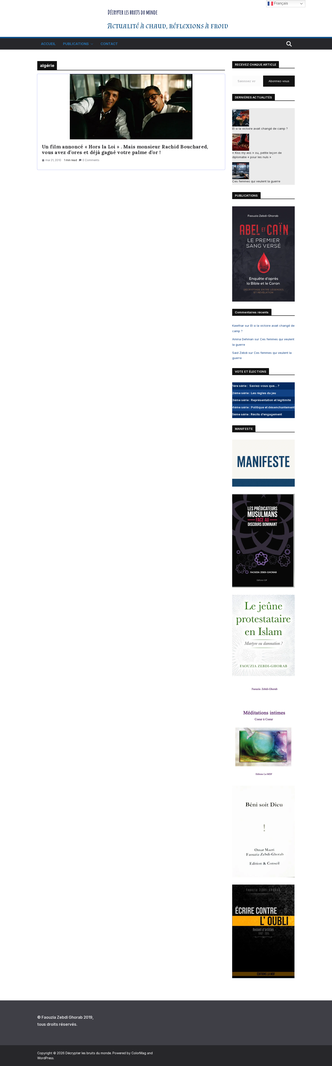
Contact (109, 44)
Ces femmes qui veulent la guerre (256, 181)
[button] (91, 43)
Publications (76, 44)
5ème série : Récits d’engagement (257, 414)
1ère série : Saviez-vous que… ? (255, 386)
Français (280, 3)
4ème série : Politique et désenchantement (263, 407)
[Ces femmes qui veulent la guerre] (240, 170)
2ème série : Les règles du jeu (254, 393)
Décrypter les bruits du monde (132, 12)
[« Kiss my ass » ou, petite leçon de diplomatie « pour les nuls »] (240, 142)
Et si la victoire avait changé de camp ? (260, 128)
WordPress (45, 1058)
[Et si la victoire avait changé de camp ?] (240, 117)
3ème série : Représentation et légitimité (261, 400)
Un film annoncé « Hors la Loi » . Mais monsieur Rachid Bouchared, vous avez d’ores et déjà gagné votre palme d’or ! (125, 149)
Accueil (48, 44)
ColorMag (138, 1053)
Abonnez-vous (279, 81)
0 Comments (90, 160)
